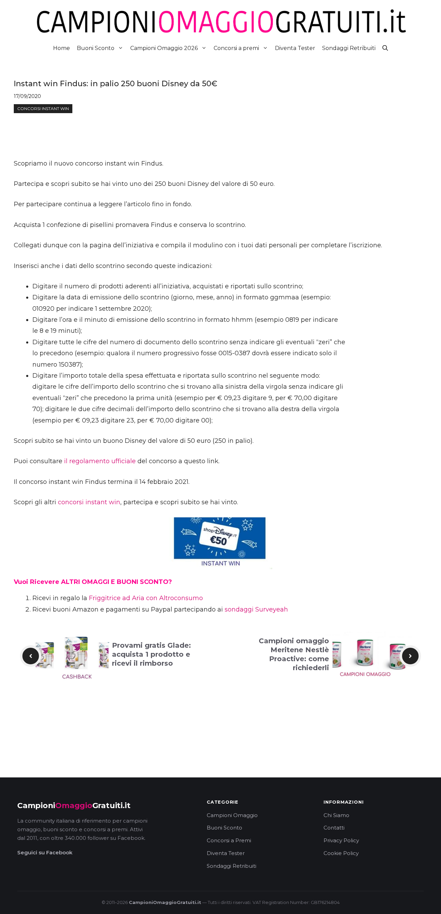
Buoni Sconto (95, 48)
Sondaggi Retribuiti (349, 48)
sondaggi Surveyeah (256, 609)
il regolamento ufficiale (100, 461)
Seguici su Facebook (44, 852)
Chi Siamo (336, 815)
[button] (385, 48)
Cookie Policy (341, 853)
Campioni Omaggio (232, 815)
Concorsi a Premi (229, 840)
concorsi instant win (89, 502)
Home (61, 48)
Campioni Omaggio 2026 (164, 48)
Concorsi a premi (236, 48)
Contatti (334, 827)
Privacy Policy (341, 840)
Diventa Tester (295, 48)
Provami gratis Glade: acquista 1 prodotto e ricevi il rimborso (151, 654)
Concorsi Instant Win (43, 108)
